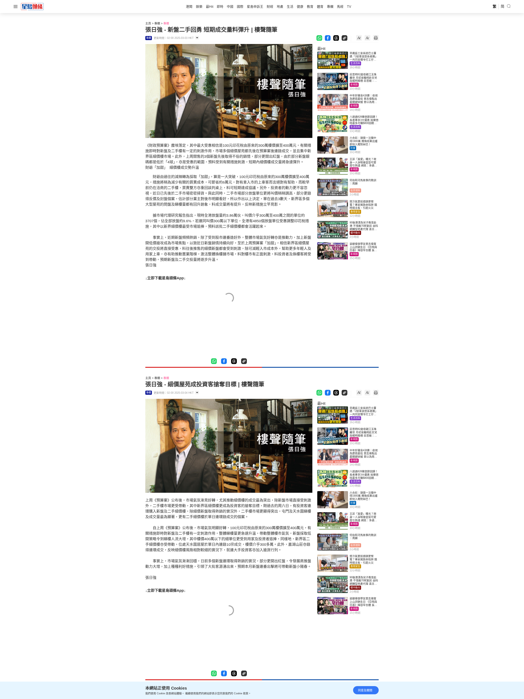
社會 (352, 148)
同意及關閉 (365, 690)
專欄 (157, 23)
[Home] (32, 6)
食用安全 (355, 212)
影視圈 (354, 84)
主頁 (148, 23)
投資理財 (355, 190)
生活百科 (355, 63)
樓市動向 (355, 233)
